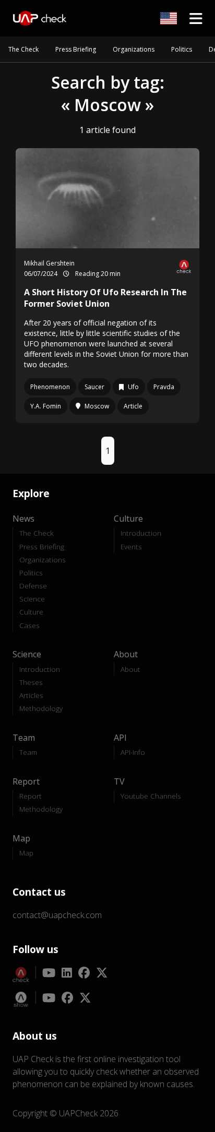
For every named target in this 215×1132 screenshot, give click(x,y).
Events (131, 546)
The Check (23, 49)
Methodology (41, 708)
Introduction (141, 533)
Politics (181, 49)
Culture (31, 612)
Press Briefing (75, 49)
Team (28, 752)
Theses (31, 682)
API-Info (133, 752)
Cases (29, 625)
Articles (31, 695)
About (130, 669)
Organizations (133, 49)
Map (26, 853)
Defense (33, 586)
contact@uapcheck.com (57, 915)
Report (30, 796)
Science (32, 599)
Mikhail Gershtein (49, 263)
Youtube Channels (151, 796)
